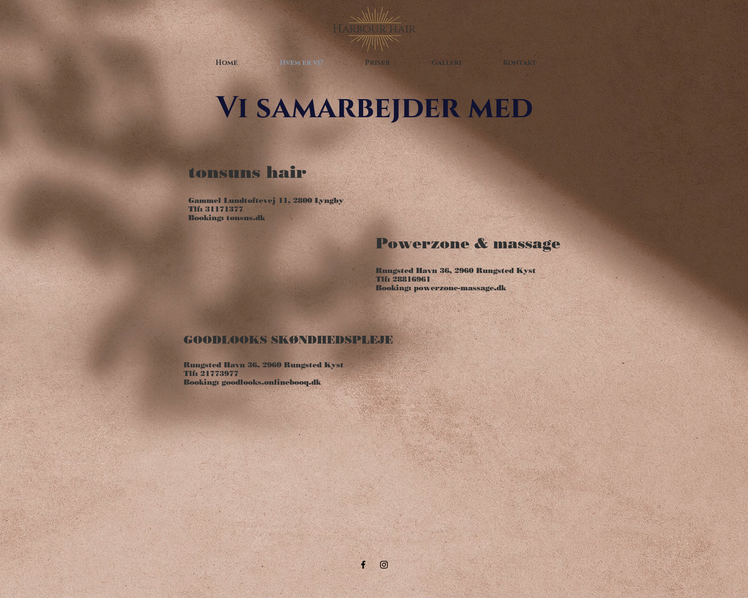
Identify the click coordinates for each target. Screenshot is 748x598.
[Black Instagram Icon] (384, 564)
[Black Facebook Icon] (363, 564)
